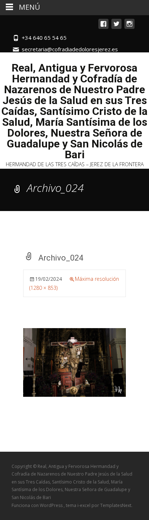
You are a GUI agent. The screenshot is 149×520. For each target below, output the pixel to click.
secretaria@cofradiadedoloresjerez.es (70, 49)
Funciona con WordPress (38, 505)
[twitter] (116, 27)
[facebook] (103, 27)
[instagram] (129, 27)
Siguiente (108, 357)
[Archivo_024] (74, 361)
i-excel (84, 505)
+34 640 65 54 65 (44, 37)
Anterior (39, 357)
